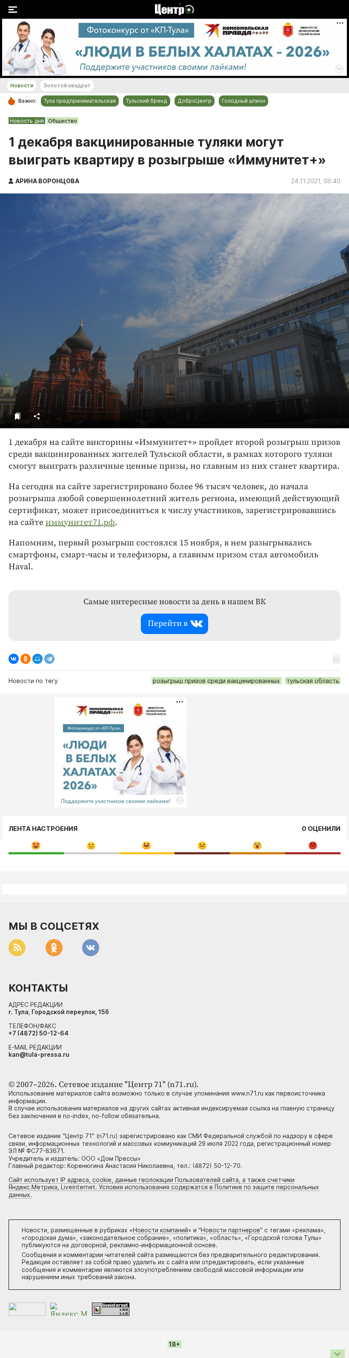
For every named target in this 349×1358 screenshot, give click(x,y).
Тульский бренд (146, 101)
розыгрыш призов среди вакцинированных (216, 680)
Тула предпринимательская (80, 101)
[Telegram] (49, 659)
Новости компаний (160, 1230)
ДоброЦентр (194, 101)
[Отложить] (17, 416)
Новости (21, 85)
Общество (62, 120)
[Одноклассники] (25, 659)
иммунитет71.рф (80, 522)
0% (36, 845)
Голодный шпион (243, 101)
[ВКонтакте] (14, 659)
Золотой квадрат (67, 85)
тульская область (312, 680)
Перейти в (168, 624)
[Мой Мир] (37, 659)
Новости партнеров (230, 1230)
